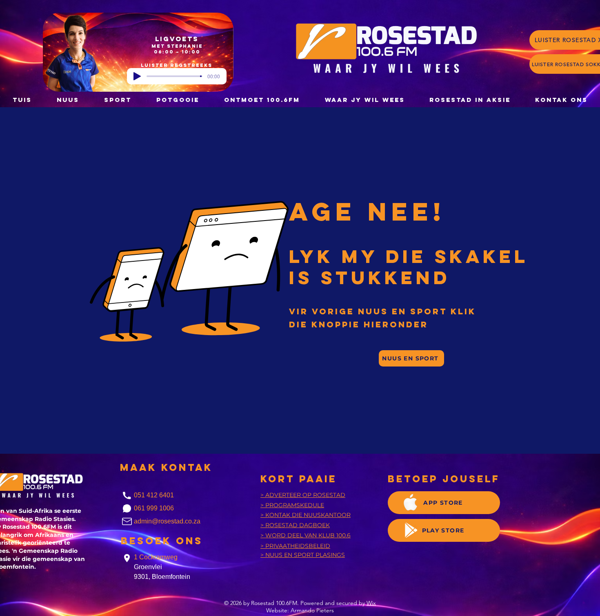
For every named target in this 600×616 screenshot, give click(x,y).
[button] (177, 99)
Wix (371, 603)
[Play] (137, 76)
